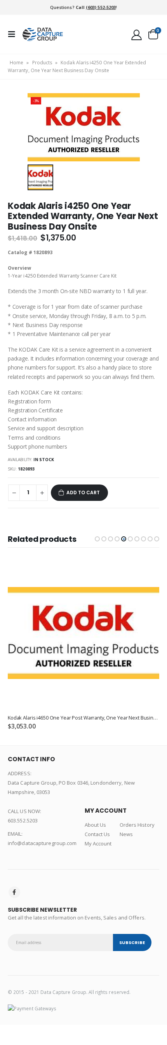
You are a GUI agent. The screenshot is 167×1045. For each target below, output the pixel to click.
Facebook (14, 892)
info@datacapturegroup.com (42, 843)
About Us (95, 824)
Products (42, 62)
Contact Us (97, 834)
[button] (97, 538)
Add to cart (83, 492)
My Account (98, 843)
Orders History (137, 824)
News (126, 834)
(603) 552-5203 (101, 7)
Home (16, 62)
